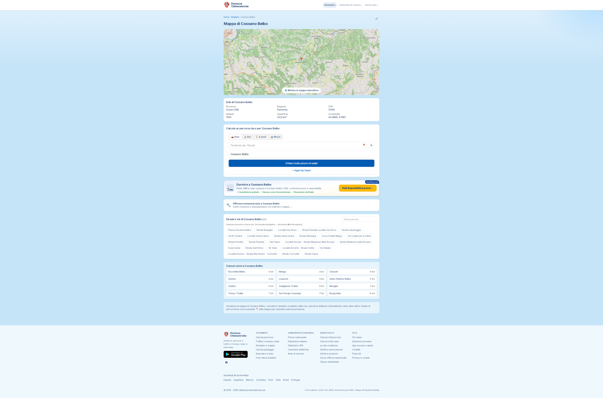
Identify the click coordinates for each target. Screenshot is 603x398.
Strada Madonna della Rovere (355, 242)
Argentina (239, 380)
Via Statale (325, 248)
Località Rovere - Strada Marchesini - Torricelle (252, 254)
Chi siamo (357, 337)
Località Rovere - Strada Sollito (298, 248)
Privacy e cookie (361, 357)
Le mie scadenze (329, 345)
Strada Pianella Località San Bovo (319, 230)
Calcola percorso (265, 337)
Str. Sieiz (273, 248)
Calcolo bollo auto (329, 341)
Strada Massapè (307, 236)
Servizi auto (371, 5)
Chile (278, 380)
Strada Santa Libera (284, 236)
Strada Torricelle (290, 254)
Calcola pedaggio (265, 349)
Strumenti (329, 5)
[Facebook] (226, 362)
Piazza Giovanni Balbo (239, 230)
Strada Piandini (235, 242)
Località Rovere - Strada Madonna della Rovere (309, 242)
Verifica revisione (329, 353)
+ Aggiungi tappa (301, 170)
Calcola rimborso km (330, 337)
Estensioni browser (362, 341)
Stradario (235, 17)
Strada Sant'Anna (254, 248)
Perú (270, 380)
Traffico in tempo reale (267, 341)
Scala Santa (234, 248)
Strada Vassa (311, 254)
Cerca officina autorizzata (333, 357)
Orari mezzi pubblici (266, 357)
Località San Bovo (287, 230)
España (227, 380)
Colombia (261, 380)
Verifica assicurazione (331, 349)
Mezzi (275, 136)
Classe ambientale (329, 361)
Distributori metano (297, 341)
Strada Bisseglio (264, 230)
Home (226, 17)
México (250, 380)
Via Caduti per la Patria (359, 236)
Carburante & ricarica (350, 5)
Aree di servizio (296, 353)
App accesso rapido (362, 345)
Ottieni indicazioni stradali (301, 163)
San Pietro (274, 242)
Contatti (356, 349)
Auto (235, 136)
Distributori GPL (296, 345)
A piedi (260, 136)
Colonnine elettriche (298, 349)
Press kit (356, 353)
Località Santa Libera (258, 236)
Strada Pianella (256, 242)
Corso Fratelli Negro (332, 236)
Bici (247, 136)
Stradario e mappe (265, 345)
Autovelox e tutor (265, 353)
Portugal (295, 380)
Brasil (286, 380)
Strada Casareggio (351, 230)
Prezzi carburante (297, 337)
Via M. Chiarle (235, 236)
